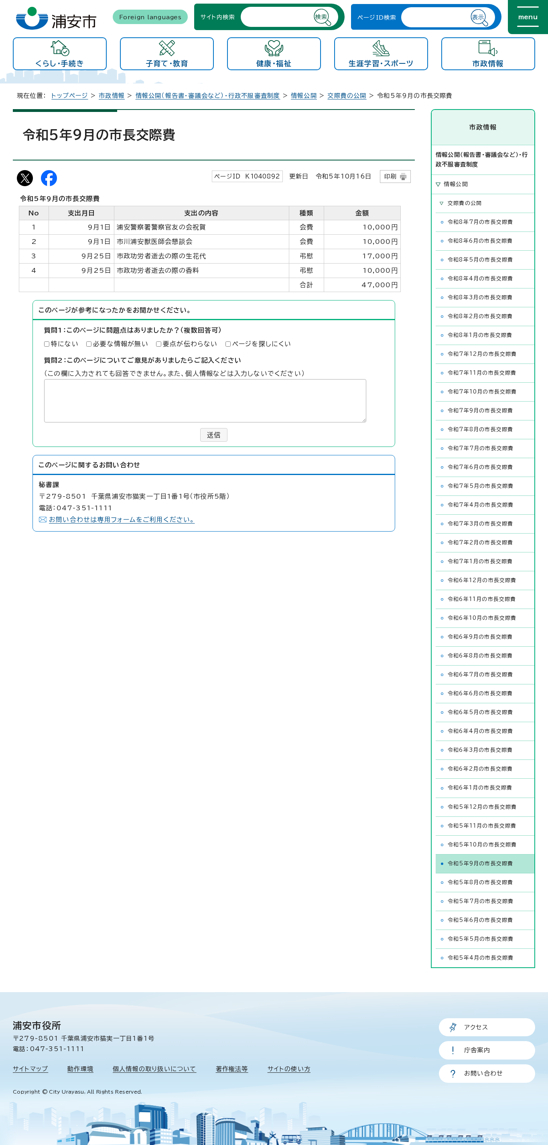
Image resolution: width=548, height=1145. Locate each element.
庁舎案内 (477, 1050)
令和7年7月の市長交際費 (480, 448)
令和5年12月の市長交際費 (482, 807)
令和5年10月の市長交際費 (482, 844)
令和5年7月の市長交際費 (480, 901)
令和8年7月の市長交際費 (480, 222)
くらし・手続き (59, 63)
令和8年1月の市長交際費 (480, 335)
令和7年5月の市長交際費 (480, 486)
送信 (214, 435)
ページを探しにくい (262, 344)
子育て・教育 (167, 63)
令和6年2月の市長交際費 (480, 768)
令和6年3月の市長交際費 (480, 750)
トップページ (69, 96)
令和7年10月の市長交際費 (482, 391)
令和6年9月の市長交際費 (480, 636)
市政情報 (488, 63)
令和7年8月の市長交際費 (480, 429)
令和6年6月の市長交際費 (480, 693)
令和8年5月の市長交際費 (480, 259)
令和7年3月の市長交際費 (480, 523)
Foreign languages (150, 17)
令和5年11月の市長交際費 (482, 825)
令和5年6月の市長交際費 (480, 920)
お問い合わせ (483, 1073)
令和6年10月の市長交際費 (482, 618)
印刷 (390, 176)
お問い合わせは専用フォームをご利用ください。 (122, 519)
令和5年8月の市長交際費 (480, 882)
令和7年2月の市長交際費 (480, 542)
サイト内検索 (218, 17)
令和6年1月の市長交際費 (480, 787)
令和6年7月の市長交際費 (480, 674)
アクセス (476, 1027)
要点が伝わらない (190, 344)
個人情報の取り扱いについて (155, 1069)
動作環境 (80, 1069)
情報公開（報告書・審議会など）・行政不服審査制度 (208, 96)
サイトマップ (30, 1069)
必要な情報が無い (120, 344)
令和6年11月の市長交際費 (482, 599)
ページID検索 (376, 17)
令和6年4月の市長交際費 (480, 731)
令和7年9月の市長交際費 (480, 410)
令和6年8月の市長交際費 (480, 655)
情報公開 (304, 96)
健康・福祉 (274, 63)
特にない (65, 344)
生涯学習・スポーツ (381, 63)
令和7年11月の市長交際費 (482, 373)
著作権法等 (232, 1069)
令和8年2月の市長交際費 (480, 316)
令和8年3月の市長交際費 (480, 297)
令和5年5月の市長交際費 (480, 939)
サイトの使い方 (289, 1069)
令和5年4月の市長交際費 (480, 957)
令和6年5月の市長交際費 (480, 712)
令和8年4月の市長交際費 (480, 278)
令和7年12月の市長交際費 (482, 354)
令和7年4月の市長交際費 (480, 505)
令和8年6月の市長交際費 (480, 241)
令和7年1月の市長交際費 (480, 561)
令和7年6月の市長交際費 (480, 467)
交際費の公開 (346, 96)
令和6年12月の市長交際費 (482, 580)
